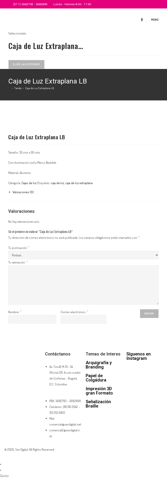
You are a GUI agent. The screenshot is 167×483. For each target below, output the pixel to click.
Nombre (14, 312)
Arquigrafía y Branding (99, 365)
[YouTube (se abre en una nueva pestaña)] (157, 4)
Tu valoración (17, 262)
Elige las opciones (26, 64)
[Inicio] (9, 88)
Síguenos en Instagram (138, 356)
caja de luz (57, 183)
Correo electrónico (74, 312)
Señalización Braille (98, 404)
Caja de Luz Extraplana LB (39, 88)
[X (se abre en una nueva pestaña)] (142, 4)
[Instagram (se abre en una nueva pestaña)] (152, 4)
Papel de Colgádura (96, 378)
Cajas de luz (29, 183)
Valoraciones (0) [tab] (23, 192)
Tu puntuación (18, 248)
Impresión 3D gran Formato (99, 391)
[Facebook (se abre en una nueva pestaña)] (147, 4)
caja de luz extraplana (79, 183)
